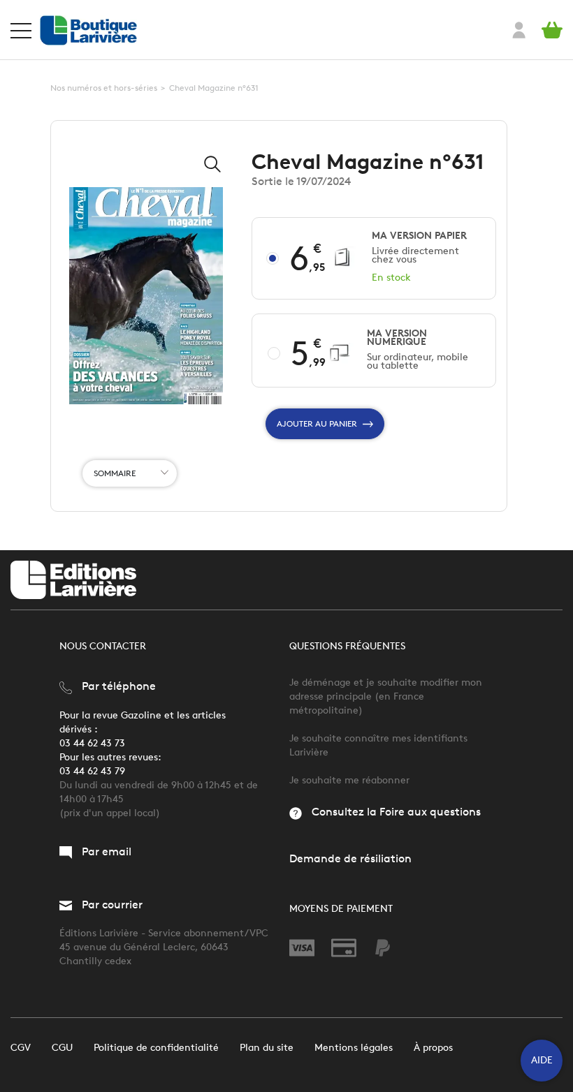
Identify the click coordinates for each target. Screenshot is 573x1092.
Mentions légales (353, 1048)
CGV (20, 1048)
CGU (62, 1048)
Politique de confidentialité (156, 1048)
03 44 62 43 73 (92, 743)
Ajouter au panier (317, 423)
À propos (433, 1048)
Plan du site (266, 1048)
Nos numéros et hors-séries (103, 87)
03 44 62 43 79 (92, 771)
